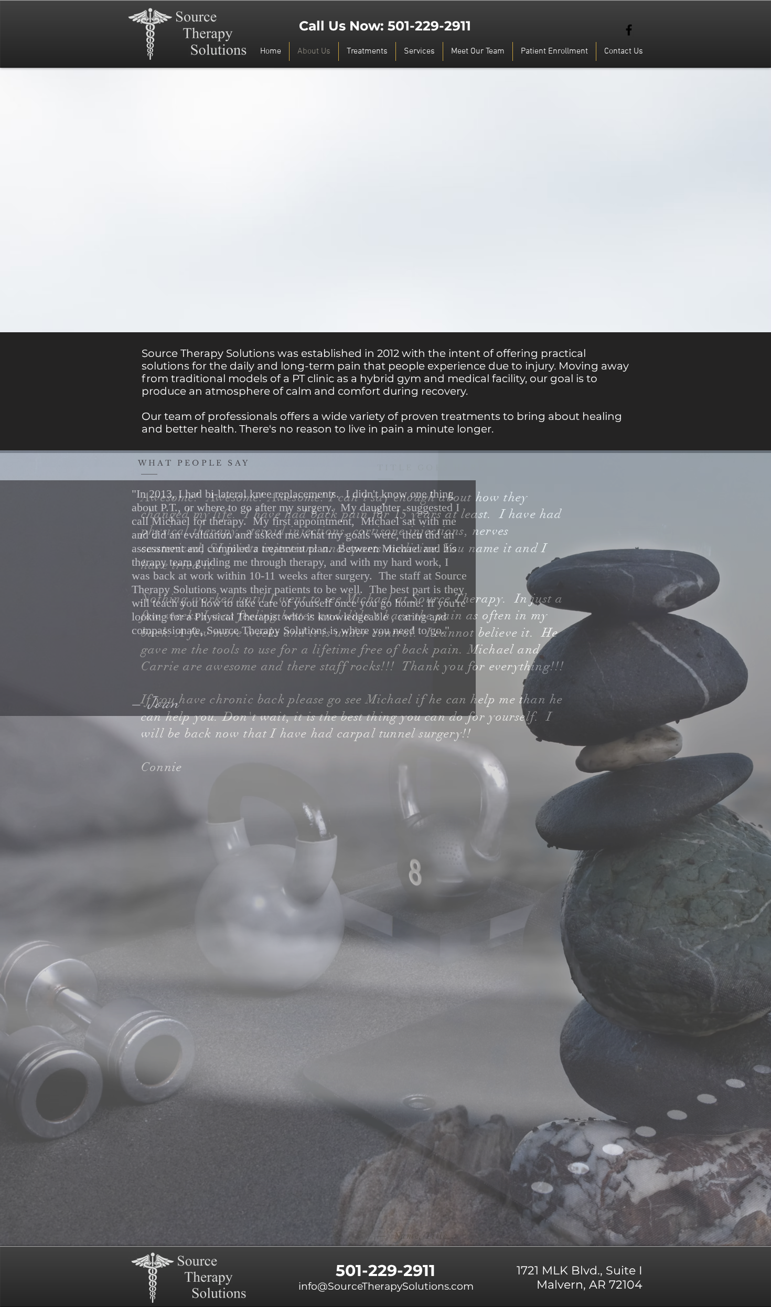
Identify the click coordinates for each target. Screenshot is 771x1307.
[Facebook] (629, 30)
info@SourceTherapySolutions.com (386, 1286)
